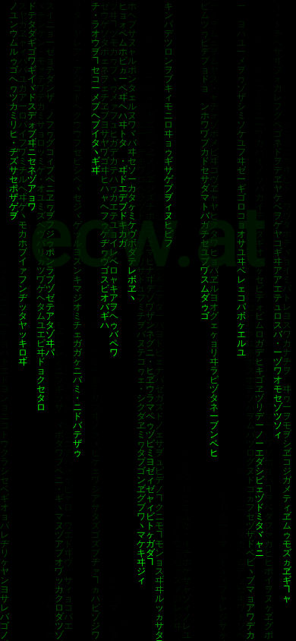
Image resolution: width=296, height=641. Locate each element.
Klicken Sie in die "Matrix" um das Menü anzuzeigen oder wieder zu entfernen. (148, 405)
